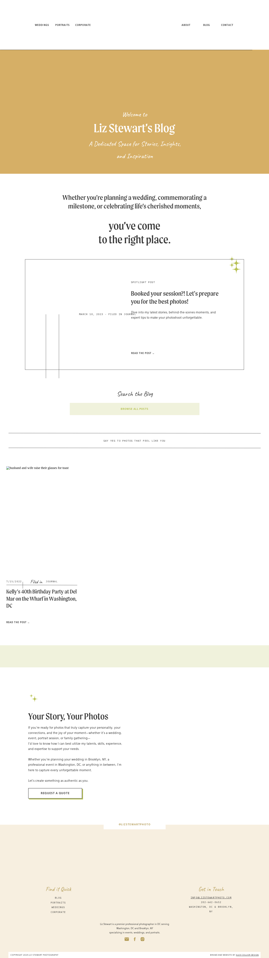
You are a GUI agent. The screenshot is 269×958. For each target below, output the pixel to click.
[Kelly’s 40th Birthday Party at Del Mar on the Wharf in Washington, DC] (41, 519)
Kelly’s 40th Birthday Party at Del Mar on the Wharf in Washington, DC (41, 598)
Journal (52, 581)
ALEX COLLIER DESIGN (247, 955)
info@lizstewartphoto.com (211, 897)
